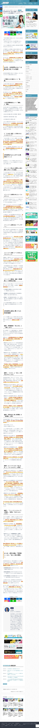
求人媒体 (27, 89)
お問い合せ (34, 0)
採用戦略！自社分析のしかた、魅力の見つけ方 (10, 689)
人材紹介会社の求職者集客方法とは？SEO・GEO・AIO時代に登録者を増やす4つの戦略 (31, 119)
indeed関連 (27, 68)
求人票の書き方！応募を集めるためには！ (13, 668)
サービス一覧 (11, 725)
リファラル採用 (28, 106)
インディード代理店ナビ (30, 4)
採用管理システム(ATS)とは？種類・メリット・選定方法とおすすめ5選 (33, 203)
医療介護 (27, 107)
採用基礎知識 (6, 665)
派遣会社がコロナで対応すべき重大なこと (17, 691)
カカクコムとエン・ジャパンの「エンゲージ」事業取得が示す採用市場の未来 (31, 199)
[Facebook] (7, 32)
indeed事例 (27, 66)
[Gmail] (19, 34)
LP (31, 100)
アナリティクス (28, 73)
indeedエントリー (34, 99)
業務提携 (27, 108)
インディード (17, 2)
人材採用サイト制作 (29, 77)
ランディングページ (33, 105)
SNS (35, 100)
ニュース (35, 3)
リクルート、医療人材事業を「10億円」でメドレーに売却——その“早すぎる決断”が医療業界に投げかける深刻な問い (31, 182)
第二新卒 (29, 109)
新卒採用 (34, 107)
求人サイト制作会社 (31, 108)
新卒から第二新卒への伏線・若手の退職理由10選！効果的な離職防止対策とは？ (31, 172)
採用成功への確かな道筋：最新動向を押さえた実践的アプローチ (33, 191)
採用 (26, 84)
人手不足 (32, 106)
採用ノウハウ (30, 107)
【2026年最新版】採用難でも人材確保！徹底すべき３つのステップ (33, 187)
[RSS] (1, 13)
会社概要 (6, 725)
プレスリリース (28, 105)
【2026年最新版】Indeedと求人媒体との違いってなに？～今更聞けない (31, 138)
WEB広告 (27, 71)
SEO (33, 100)
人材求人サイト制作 (12, 2)
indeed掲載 (27, 100)
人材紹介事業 (28, 80)
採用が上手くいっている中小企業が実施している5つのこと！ (15, 671)
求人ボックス (28, 87)
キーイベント (33, 101)
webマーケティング (29, 69)
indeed (30, 99)
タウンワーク (32, 102)
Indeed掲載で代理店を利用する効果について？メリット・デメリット (33, 134)
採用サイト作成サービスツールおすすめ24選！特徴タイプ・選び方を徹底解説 (31, 177)
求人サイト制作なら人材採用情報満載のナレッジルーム (30, 724)
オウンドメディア (28, 101)
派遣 (26, 91)
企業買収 (27, 82)
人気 (34, 106)
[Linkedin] (19, 32)
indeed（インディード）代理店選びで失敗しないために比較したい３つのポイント (31, 208)
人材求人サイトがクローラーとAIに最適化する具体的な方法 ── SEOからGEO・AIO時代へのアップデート (31, 124)
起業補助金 (32, 109)
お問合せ (15, 725)
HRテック (27, 99)
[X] (13, 32)
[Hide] (0, 17)
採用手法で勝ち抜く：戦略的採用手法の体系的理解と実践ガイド (33, 194)
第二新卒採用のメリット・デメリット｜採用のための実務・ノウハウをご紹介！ (15, 674)
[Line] (13, 34)
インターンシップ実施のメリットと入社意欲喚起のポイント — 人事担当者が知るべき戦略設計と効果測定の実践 (31, 166)
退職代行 (35, 109)
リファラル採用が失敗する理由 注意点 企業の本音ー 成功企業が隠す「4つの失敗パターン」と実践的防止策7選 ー (15, 680)
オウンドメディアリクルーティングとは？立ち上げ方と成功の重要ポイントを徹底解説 (15, 677)
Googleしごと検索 (28, 64)
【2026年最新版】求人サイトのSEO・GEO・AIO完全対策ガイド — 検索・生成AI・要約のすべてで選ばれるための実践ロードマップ (31, 129)
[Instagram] (7, 34)
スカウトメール (28, 102)
